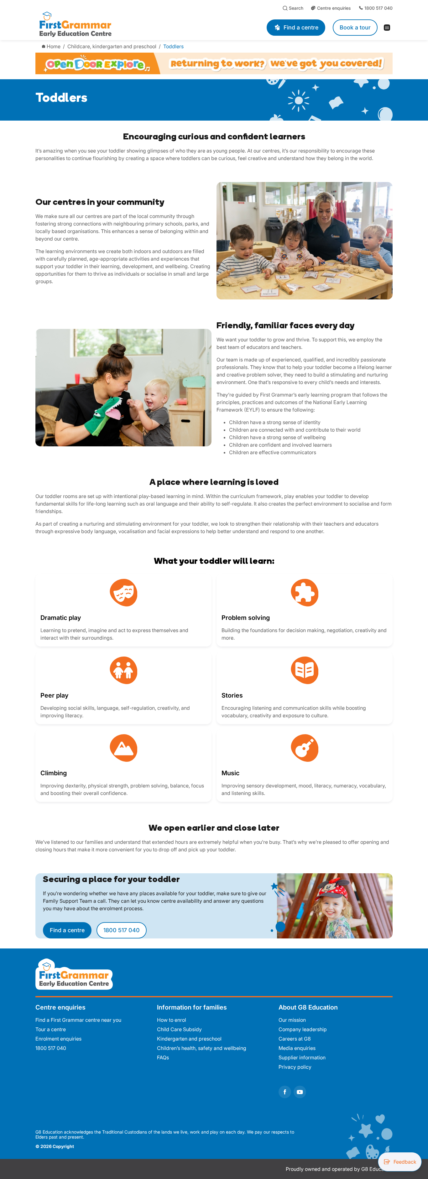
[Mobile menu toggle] (389, 27)
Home (53, 46)
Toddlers (173, 46)
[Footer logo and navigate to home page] (74, 973)
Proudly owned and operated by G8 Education (339, 1169)
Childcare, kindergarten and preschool (111, 46)
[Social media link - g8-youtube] (300, 1092)
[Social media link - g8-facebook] (285, 1092)
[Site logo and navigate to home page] (113, 24)
